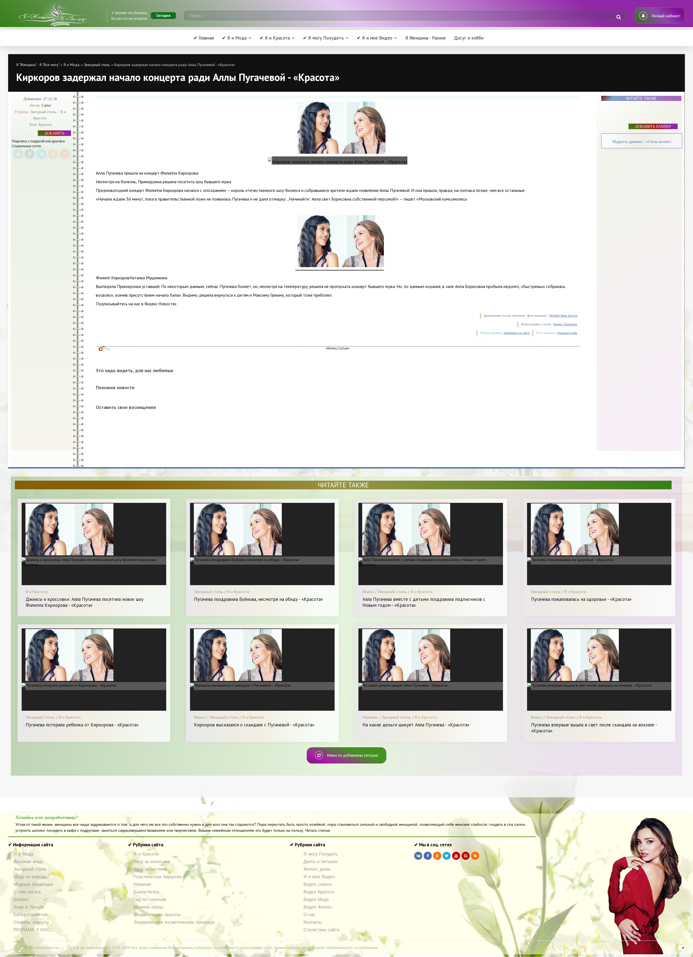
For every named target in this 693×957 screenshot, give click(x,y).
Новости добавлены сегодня (352, 755)
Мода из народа (30, 876)
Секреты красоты (31, 922)
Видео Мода (316, 899)
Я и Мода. (72, 64)
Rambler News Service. (564, 315)
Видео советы (317, 884)
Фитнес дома (316, 869)
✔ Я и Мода (234, 38)
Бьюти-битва (146, 892)
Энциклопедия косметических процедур (174, 922)
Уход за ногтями (150, 869)
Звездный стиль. (97, 64)
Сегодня (163, 15)
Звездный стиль (30, 869)
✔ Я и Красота (275, 38)
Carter (46, 105)
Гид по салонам (149, 899)
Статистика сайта (321, 929)
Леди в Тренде (29, 907)
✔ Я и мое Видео (374, 38)
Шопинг (21, 899)
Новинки (142, 884)
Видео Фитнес (317, 907)
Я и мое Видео (319, 876)
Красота (45, 125)
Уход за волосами (151, 861)
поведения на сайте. (516, 333)
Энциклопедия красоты (157, 914)
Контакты (312, 922)
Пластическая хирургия (157, 876)
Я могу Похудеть (320, 854)
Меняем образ (148, 907)
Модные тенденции (33, 884)
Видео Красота (318, 892)
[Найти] (618, 17)
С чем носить (27, 892)
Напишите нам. (567, 333)
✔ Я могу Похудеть (323, 38)
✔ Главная (204, 38)
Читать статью (317, 830)
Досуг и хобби (468, 38)
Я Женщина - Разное (425, 38)
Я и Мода (23, 854)
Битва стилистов (31, 914)
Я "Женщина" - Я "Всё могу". (38, 64)
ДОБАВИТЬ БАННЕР (54, 133)
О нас (309, 914)
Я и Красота (146, 854)
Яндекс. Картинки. (565, 324)
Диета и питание (320, 861)
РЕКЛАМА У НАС (32, 929)
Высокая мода (28, 861)
